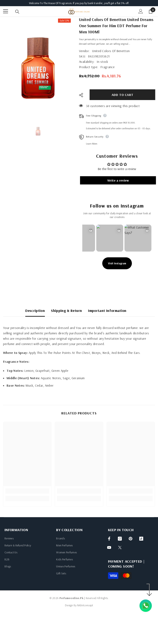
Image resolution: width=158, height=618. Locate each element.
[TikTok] (141, 538)
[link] (27, 491)
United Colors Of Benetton (111, 51)
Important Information (107, 310)
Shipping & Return (66, 310)
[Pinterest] (130, 538)
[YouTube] (109, 547)
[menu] (5, 11)
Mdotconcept (85, 605)
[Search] (17, 11)
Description (35, 310)
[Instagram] (120, 538)
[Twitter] (120, 547)
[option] (38, 68)
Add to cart (121, 95)
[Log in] (140, 11)
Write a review (118, 180)
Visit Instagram (117, 263)
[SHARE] (82, 95)
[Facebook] (109, 538)
